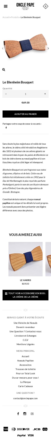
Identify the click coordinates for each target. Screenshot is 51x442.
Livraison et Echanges (25, 335)
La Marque (25, 382)
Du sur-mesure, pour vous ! (25, 377)
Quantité (7, 88)
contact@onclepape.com (25, 398)
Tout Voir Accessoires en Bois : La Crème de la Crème (26, 295)
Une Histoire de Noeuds (25, 323)
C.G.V (25, 340)
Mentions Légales (25, 344)
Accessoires (26, 365)
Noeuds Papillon (25, 360)
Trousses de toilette (25, 369)
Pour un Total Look (25, 373)
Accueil (6, 17)
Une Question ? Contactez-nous (25, 331)
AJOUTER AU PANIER (25, 114)
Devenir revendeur (25, 327)
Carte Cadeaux (25, 386)
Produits (15, 17)
